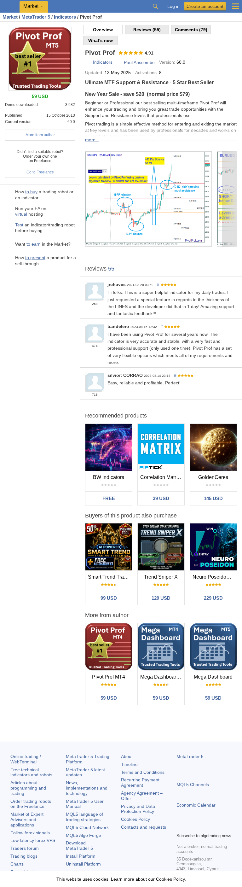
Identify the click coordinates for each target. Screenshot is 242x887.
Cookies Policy (135, 819)
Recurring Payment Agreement (140, 782)
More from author (40, 135)
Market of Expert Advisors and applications (26, 819)
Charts (17, 864)
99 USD (109, 598)
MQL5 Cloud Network (87, 827)
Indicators (102, 62)
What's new (100, 40)
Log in (173, 6)
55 (111, 269)
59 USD (109, 698)
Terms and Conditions (142, 772)
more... (92, 139)
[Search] (155, 6)
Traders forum (24, 848)
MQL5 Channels (192, 784)
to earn (33, 244)
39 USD (161, 498)
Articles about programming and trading (28, 788)
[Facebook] (180, 827)
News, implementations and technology (86, 788)
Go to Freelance (40, 172)
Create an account (205, 6)
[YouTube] (210, 827)
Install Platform (80, 856)
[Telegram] (190, 827)
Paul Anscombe (139, 62)
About (127, 756)
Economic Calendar (196, 805)
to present (35, 257)
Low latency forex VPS (32, 840)
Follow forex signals (30, 832)
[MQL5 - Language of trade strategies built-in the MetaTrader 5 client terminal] (10, 6)
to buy (31, 191)
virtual (21, 214)
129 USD (161, 598)
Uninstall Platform (83, 864)
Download (79, 845)
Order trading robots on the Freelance (30, 804)
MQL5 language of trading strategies (84, 817)
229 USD (213, 598)
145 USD (213, 498)
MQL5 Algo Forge (83, 835)
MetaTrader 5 (190, 756)
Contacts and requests (143, 827)
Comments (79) (191, 29)
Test (19, 224)
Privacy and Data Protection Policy (138, 809)
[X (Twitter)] (200, 827)
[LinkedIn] (220, 827)
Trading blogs (23, 856)
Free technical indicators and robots (31, 772)
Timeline (129, 764)
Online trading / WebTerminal (25, 759)
